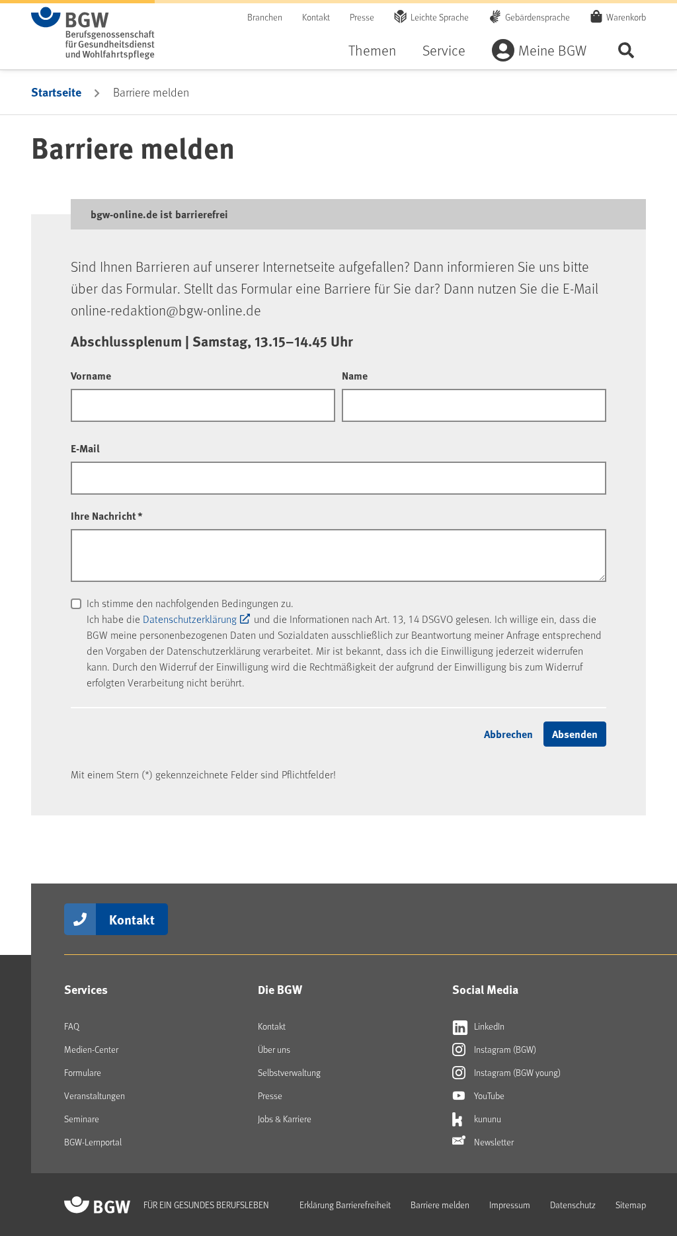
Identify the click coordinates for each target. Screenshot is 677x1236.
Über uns (274, 1049)
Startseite (56, 92)
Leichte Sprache (440, 17)
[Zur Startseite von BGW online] (93, 33)
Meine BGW (552, 50)
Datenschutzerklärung (190, 619)
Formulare (82, 1072)
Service (443, 50)
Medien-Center (91, 1049)
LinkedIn (488, 1026)
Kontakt (316, 17)
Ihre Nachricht (107, 515)
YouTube (488, 1095)
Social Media (485, 989)
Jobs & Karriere (284, 1118)
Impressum (509, 1204)
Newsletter (493, 1141)
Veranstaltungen (94, 1095)
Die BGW (280, 989)
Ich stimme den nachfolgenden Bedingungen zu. (190, 603)
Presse (362, 17)
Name (355, 375)
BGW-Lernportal (93, 1141)
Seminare (81, 1118)
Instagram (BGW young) (516, 1072)
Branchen (264, 17)
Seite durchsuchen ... (626, 49)
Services (86, 989)
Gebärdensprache (537, 17)
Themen (372, 50)
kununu (486, 1118)
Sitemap (631, 1204)
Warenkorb (626, 17)
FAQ (71, 1026)
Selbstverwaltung (289, 1072)
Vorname (91, 375)
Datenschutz (573, 1204)
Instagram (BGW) (504, 1049)
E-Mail (85, 448)
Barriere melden (440, 1204)
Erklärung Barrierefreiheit (345, 1204)
